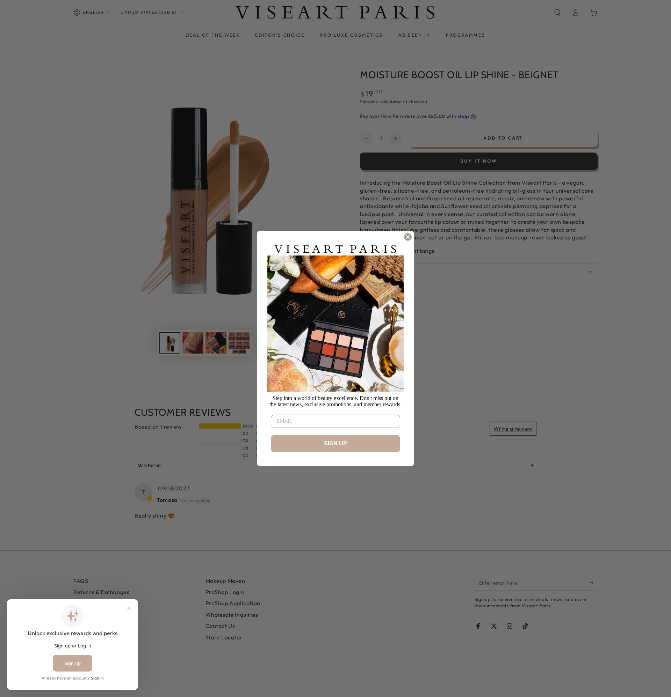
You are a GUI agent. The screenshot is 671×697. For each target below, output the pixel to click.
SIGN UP (335, 443)
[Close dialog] (407, 236)
